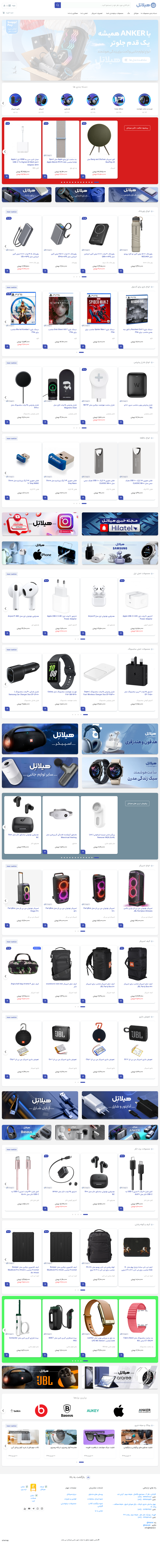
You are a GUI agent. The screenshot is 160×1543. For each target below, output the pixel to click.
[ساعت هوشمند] (120, 772)
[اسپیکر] (40, 739)
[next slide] (10, 50)
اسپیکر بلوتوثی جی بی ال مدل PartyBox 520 (61, 909)
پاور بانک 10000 (34, 263)
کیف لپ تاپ (148, 1276)
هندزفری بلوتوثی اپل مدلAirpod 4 (101, 616)
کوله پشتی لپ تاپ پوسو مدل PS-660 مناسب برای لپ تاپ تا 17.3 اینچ (100, 1268)
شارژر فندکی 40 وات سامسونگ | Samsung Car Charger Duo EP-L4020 (24, 693)
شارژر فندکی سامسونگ (31, 700)
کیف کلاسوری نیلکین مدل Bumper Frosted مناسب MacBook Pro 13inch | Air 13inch (23, 1270)
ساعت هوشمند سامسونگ (68, 700)
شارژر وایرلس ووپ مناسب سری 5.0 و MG (138, 406)
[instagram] (42, 1508)
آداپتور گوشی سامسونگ (145, 700)
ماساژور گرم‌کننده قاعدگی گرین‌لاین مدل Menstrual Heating (61, 836)
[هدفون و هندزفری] (120, 739)
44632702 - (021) (145, 1496)
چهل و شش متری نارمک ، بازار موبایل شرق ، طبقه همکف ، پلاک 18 (134, 1505)
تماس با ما (84, 13)
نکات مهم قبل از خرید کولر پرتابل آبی (25, 1447)
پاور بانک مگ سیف (108, 263)
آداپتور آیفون (148, 625)
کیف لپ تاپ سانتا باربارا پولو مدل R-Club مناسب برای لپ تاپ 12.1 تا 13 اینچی (136, 1268)
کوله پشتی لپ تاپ (108, 1276)
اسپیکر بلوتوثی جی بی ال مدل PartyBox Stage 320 (23, 909)
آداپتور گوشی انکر (71, 1200)
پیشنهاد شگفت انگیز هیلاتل (137, 128)
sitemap (5, 1540)
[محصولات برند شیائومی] (80, 1132)
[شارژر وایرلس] (133, 194)
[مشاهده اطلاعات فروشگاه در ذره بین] (23, 1488)
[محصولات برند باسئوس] (27, 1132)
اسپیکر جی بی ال (147, 917)
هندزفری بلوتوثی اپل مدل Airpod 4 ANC (23, 616)
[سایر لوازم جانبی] (40, 772)
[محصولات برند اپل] (40, 552)
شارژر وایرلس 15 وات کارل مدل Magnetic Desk (65, 406)
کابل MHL (36, 168)
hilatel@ (150, 1522)
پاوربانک (74, 263)
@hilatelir (147, 1525)
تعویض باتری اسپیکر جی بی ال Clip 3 (24, 1059)
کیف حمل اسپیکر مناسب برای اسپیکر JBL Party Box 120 (100, 985)
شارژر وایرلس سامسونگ (31, 414)
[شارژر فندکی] (80, 194)
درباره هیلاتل (71, 1494)
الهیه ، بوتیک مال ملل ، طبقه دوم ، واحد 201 (139, 1514)
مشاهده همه (11, 211)
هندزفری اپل (111, 625)
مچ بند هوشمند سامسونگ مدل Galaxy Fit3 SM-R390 (62, 693)
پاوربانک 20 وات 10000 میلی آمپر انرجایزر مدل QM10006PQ (99, 255)
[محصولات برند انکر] (133, 1132)
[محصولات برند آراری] (120, 1377)
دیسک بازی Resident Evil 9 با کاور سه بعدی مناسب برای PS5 (137, 331)
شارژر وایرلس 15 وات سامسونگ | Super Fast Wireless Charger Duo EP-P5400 (98, 693)
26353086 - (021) (145, 1517)
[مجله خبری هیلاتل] (120, 523)
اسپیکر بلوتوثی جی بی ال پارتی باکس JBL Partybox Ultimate (138, 909)
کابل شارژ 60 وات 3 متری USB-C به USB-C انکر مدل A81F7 (139, 1193)
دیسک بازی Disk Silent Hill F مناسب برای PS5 (62, 331)
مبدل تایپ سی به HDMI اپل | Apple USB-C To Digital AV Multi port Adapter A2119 (24, 162)
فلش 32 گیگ (148, 489)
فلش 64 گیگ (72, 489)
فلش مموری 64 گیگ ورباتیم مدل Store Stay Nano (61, 482)
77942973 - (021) (145, 1509)
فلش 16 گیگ (110, 489)
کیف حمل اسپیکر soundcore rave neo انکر (61, 985)
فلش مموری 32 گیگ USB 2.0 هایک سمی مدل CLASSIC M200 (138, 482)
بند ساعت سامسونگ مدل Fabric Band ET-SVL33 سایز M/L (138, 1339)
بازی (151, 338)
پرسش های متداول (95, 1494)
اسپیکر (113, 168)
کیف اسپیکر (149, 993)
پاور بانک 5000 (148, 263)
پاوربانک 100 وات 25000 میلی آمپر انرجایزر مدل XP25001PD (64, 255)
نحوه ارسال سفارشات (95, 1498)
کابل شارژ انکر (148, 1200)
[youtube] (29, 1508)
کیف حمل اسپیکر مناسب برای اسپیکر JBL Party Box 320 (138, 985)
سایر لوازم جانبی (110, 843)
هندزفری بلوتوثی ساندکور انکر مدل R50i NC (23, 836)
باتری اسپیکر (148, 1068)
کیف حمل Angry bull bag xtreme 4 (25, 984)
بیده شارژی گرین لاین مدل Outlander (23, 1338)
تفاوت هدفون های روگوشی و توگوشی (138, 1447)
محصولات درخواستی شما (114, 13)
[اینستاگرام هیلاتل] (40, 523)
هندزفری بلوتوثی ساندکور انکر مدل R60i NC (99, 1193)
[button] (150, 50)
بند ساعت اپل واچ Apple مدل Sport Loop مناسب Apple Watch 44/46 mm (62, 161)
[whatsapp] (38, 1508)
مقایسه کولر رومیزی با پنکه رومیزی (63, 1447)
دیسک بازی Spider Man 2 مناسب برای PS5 (99, 331)
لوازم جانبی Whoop (109, 1347)
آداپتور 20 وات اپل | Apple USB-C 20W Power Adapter (137, 617)
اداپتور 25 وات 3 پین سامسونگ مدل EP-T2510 (138, 693)
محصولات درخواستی (68, 1503)
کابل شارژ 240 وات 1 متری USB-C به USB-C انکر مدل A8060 (25, 1193)
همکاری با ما (73, 13)
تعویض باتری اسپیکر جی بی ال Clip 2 (100, 1059)
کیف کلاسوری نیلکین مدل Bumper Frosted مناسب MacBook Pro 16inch (62, 1268)
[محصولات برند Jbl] (40, 1377)
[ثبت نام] (4, 5)
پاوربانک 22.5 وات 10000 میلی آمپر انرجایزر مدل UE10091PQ (26, 255)
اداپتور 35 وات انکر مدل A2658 (64, 1191)
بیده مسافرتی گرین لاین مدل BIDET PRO (63, 1339)
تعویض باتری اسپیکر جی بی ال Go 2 (63, 1059)
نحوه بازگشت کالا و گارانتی (96, 1505)
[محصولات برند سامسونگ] (120, 552)
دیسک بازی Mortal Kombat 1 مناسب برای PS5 (24, 331)
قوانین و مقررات (70, 1498)
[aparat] (25, 1509)
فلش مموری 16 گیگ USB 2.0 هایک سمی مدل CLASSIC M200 (99, 482)
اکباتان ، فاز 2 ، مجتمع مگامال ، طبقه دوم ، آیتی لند (136, 1494)
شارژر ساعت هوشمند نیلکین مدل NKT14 (98, 405)
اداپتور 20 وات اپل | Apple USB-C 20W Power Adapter (62, 617)
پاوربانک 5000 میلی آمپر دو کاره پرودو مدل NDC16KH (138, 255)
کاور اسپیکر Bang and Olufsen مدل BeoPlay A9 (101, 161)
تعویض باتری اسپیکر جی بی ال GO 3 (138, 1059)
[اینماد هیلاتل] (43, 1488)
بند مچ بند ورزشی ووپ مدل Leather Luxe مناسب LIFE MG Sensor (101, 1339)
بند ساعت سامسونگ (146, 1347)
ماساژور (74, 843)
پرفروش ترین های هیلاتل (137, 803)
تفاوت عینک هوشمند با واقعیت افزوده (100, 1447)
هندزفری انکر (35, 843)
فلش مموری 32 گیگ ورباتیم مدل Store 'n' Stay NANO (23, 482)
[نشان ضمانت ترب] (33, 1498)
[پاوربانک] (27, 194)
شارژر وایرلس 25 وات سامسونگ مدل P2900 (25, 406)
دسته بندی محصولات (149, 13)
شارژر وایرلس (148, 414)
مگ (128, 13)
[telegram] (33, 1508)
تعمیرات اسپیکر (97, 13)
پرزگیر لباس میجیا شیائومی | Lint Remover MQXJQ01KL (102, 836)
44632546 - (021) (145, 1499)
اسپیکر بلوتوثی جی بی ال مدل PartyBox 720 (99, 909)
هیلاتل (136, 13)
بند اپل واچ (73, 168)
